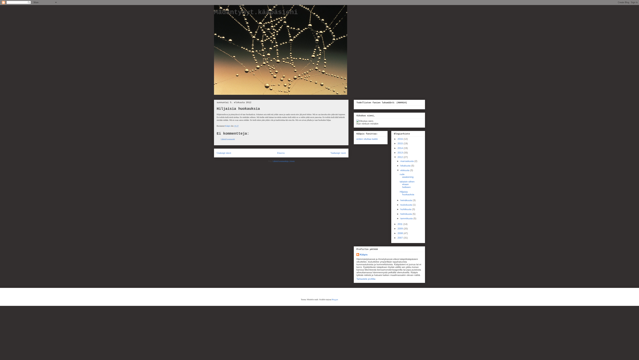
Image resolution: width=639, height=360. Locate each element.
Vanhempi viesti (338, 152)
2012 (401, 157)
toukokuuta (406, 204)
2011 (400, 224)
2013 (401, 152)
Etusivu (281, 152)
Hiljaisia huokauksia (407, 193)
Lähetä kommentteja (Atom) (284, 161)
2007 (401, 237)
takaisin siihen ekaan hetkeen (407, 184)
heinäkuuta (406, 200)
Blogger (335, 299)
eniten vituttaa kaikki (367, 139)
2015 (401, 143)
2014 (401, 148)
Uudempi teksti (224, 152)
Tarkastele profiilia (365, 279)
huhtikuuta (406, 209)
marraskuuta (407, 161)
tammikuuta (406, 218)
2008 (401, 233)
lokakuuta (405, 165)
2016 (401, 139)
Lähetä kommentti (228, 139)
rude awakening (407, 175)
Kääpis (364, 254)
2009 (401, 228)
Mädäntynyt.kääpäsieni (256, 12)
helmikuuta (406, 214)
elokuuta (405, 170)
